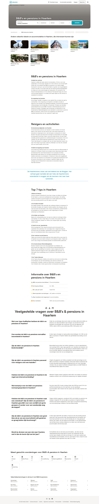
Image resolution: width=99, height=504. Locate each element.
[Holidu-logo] (16, 2)
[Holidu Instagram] (47, 499)
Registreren (82, 2)
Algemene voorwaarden (49, 501)
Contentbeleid (66, 501)
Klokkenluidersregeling (75, 501)
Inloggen (76, 2)
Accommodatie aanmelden (66, 2)
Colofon (40, 501)
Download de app (54, 2)
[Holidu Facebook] (52, 499)
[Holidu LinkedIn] (49, 499)
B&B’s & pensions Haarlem (27, 32)
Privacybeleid (58, 501)
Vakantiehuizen (14, 32)
